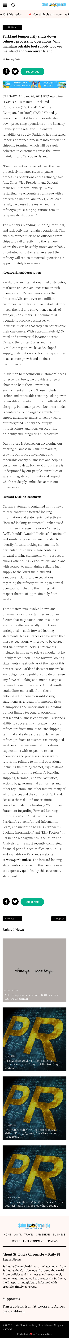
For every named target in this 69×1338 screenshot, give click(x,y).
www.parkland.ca (18, 859)
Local (18, 1235)
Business (59, 1235)
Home (7, 1235)
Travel (28, 1235)
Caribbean (43, 1235)
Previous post (12, 918)
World (16, 1241)
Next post (59, 918)
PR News (12, 27)
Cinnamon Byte (43, 1334)
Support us (32, 72)
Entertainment (33, 1241)
